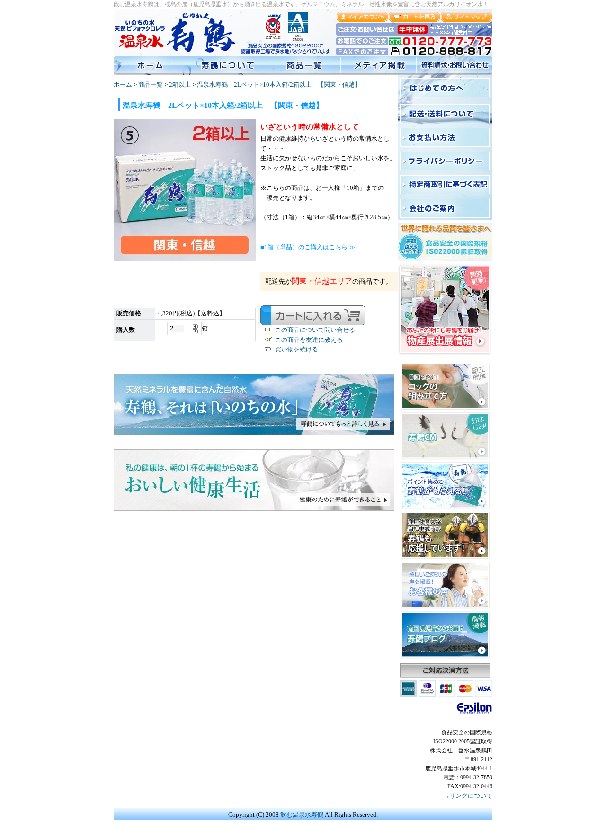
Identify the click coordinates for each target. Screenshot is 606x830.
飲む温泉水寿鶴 (301, 814)
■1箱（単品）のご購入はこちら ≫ (307, 246)
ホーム (123, 84)
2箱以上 (180, 84)
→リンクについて (467, 795)
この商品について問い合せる (315, 329)
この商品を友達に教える (309, 339)
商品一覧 (150, 84)
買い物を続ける (296, 349)
